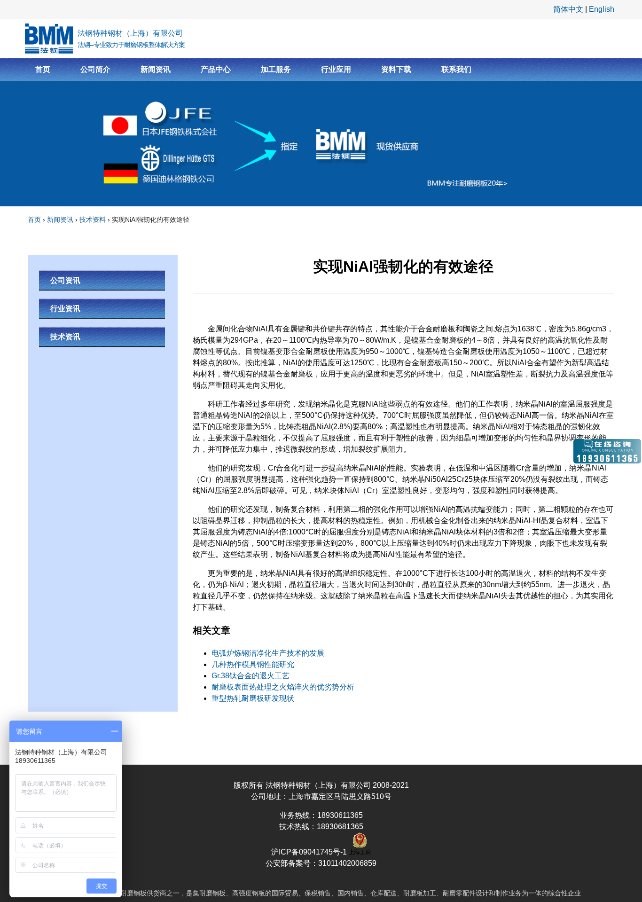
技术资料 (92, 219)
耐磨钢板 (133, 893)
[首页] (49, 39)
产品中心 (216, 69)
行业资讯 (65, 309)
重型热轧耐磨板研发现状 (252, 698)
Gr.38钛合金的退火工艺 (250, 676)
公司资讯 (65, 280)
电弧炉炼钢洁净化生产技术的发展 (267, 653)
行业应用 (336, 69)
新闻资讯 (156, 69)
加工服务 (276, 69)
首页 (42, 69)
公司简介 (95, 69)
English (601, 9)
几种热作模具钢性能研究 (252, 664)
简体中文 (568, 9)
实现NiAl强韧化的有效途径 (150, 219)
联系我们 (456, 69)
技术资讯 (65, 337)
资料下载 (396, 69)
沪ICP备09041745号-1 (310, 852)
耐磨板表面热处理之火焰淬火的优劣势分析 (282, 687)
